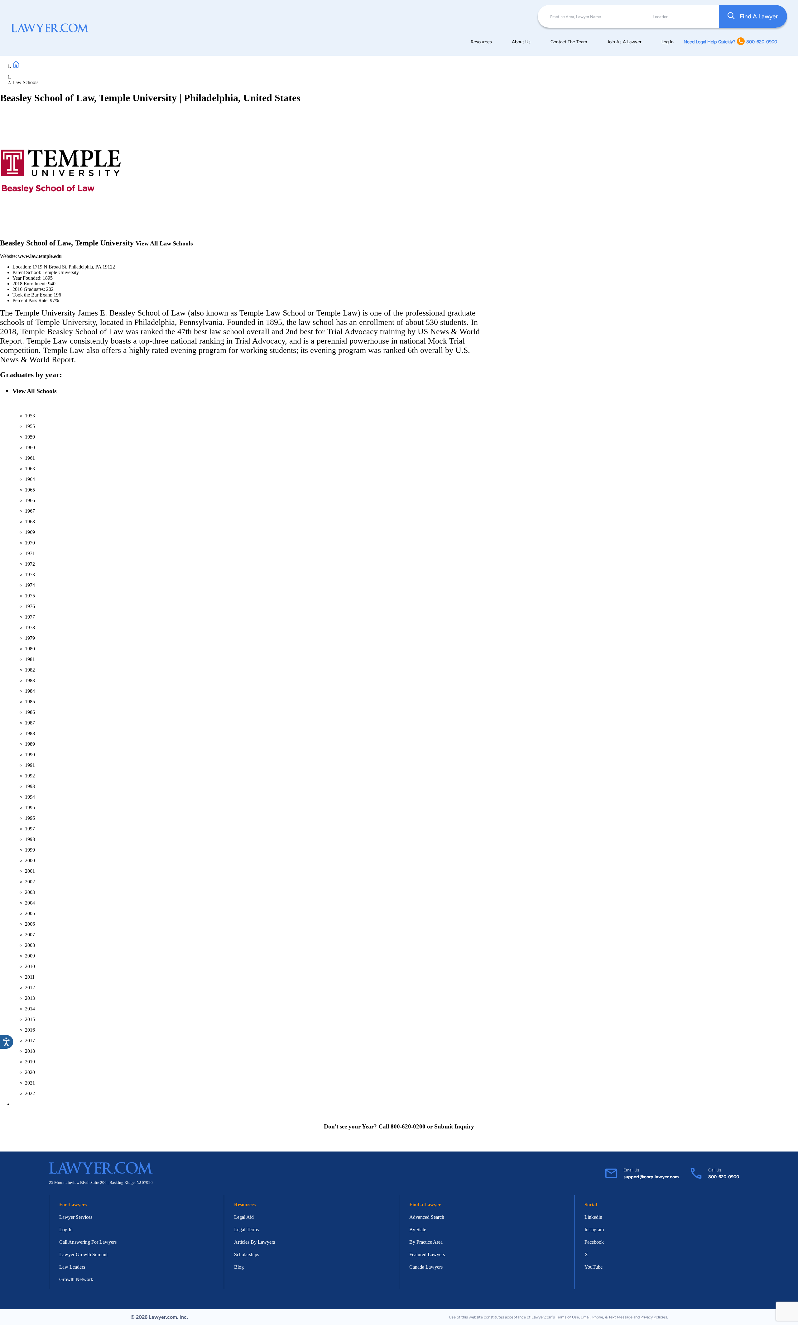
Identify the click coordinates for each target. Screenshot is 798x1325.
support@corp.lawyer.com (651, 1177)
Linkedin (593, 1217)
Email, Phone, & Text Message (606, 1317)
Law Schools (25, 82)
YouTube (593, 1267)
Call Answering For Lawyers (88, 1242)
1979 (30, 638)
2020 (30, 1072)
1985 (30, 701)
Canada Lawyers (426, 1267)
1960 (30, 447)
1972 (30, 564)
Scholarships (246, 1254)
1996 (30, 818)
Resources (481, 42)
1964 (30, 479)
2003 (30, 892)
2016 (30, 1030)
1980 (30, 648)
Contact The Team (568, 42)
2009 (30, 955)
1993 (30, 786)
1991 (30, 765)
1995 (30, 807)
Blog (239, 1267)
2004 (30, 902)
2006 (30, 924)
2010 (30, 966)
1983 (30, 680)
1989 (30, 744)
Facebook (594, 1242)
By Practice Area (426, 1242)
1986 (30, 712)
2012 (30, 987)
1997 (30, 828)
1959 (30, 436)
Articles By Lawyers (254, 1242)
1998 (30, 839)
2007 (30, 934)
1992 (30, 775)
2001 (30, 871)
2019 (30, 1061)
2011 (30, 977)
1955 (30, 426)
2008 (30, 945)
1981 (30, 659)
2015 (30, 1019)
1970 (30, 542)
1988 (30, 733)
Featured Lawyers (427, 1254)
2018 (30, 1051)
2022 (30, 1093)
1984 (30, 691)
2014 (30, 1008)
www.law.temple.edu (40, 256)
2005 (30, 913)
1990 (30, 754)
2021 (30, 1082)
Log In (667, 42)
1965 (30, 489)
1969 (30, 532)
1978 (30, 627)
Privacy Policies (654, 1317)
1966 (30, 500)
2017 (30, 1040)
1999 (30, 849)
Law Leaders (72, 1267)
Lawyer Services (75, 1217)
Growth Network (76, 1279)
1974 (30, 585)
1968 (30, 521)
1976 (30, 606)
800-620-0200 (408, 1126)
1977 (30, 617)
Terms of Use (567, 1317)
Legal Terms (246, 1229)
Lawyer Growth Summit (83, 1254)
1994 (30, 797)
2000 (30, 860)
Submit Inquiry (454, 1126)
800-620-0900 (723, 1177)
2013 (30, 998)
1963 (30, 468)
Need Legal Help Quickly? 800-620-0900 (730, 42)
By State (417, 1229)
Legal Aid (244, 1217)
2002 (30, 881)
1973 (30, 574)
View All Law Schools (164, 243)
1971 (30, 553)
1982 (30, 669)
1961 (30, 458)
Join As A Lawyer (624, 42)
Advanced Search (426, 1217)
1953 (30, 415)
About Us (521, 42)
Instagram (594, 1229)
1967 (30, 511)
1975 (30, 595)
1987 (30, 722)
